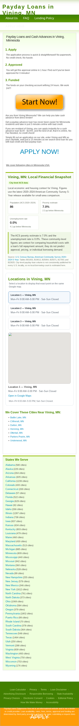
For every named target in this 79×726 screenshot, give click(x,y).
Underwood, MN (18, 440)
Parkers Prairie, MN (20, 436)
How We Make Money (31, 702)
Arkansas (11, 477)
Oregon (9, 609)
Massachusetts (14, 545)
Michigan (10, 549)
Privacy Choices (12, 698)
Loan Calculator (18, 689)
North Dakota (12, 597)
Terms (44, 689)
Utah (8, 641)
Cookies (50, 698)
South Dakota (13, 629)
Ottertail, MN (16, 433)
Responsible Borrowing (41, 694)
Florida (9, 497)
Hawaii (9, 505)
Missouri (10, 561)
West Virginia (13, 657)
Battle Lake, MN (18, 417)
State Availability (65, 694)
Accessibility (52, 702)
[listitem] (39, 297)
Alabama (10, 465)
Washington (12, 653)
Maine (9, 537)
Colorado (10, 485)
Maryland (10, 541)
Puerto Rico (12, 617)
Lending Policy (44, 18)
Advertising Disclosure (14, 694)
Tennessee (11, 633)
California (10, 481)
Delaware (10, 493)
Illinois (9, 513)
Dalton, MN (15, 425)
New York (11, 589)
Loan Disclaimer (58, 689)
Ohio (8, 601)
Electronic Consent (33, 698)
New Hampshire (14, 577)
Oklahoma (11, 605)
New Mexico (12, 585)
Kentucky (11, 529)
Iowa (8, 521)
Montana (10, 565)
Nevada (10, 573)
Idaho (8, 509)
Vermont (10, 645)
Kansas (10, 525)
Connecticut (12, 489)
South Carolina (13, 625)
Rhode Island (12, 621)
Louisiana (11, 533)
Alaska (9, 469)
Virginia (9, 649)
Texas (9, 637)
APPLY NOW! (39, 151)
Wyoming (10, 665)
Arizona (10, 473)
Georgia (10, 501)
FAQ (26, 18)
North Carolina (13, 593)
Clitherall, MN (17, 421)
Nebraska (11, 569)
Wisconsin (11, 661)
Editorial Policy (65, 698)
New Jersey (12, 581)
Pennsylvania (13, 613)
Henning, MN (17, 429)
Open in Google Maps (19, 395)
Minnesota (11, 553)
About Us (12, 18)
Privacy (33, 689)
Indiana (9, 517)
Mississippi (11, 557)
